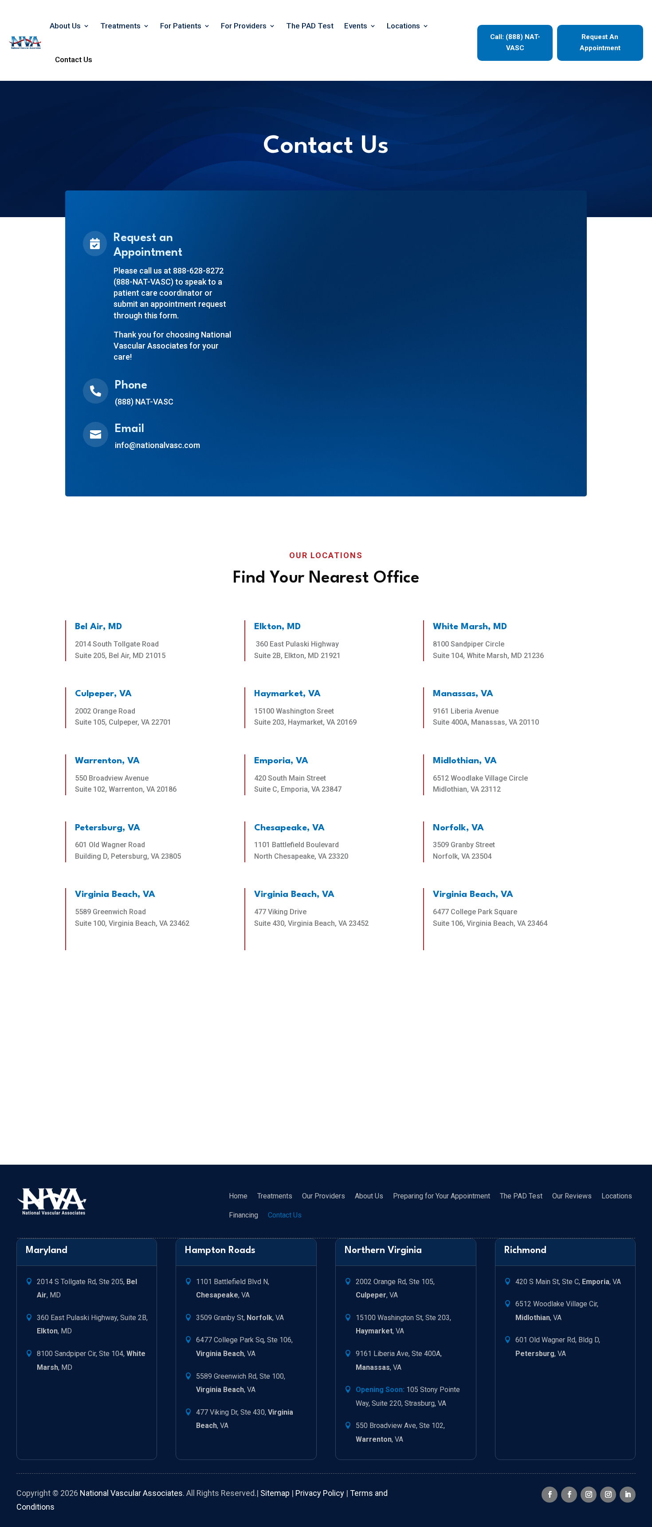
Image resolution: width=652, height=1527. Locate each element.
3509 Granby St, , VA (240, 1317)
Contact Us (73, 59)
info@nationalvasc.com (157, 445)
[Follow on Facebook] (550, 1495)
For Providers (244, 25)
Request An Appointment (600, 42)
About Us (65, 25)
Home (238, 1196)
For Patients (180, 25)
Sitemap (275, 1493)
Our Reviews (572, 1196)
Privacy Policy (319, 1493)
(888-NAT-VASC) (143, 281)
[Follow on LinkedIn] (628, 1495)
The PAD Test (310, 25)
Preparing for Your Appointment (441, 1196)
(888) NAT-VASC (144, 401)
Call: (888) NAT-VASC (515, 42)
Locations (403, 25)
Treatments (120, 25)
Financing (243, 1215)
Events (355, 25)
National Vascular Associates (131, 1493)
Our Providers (323, 1196)
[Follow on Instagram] (589, 1495)
